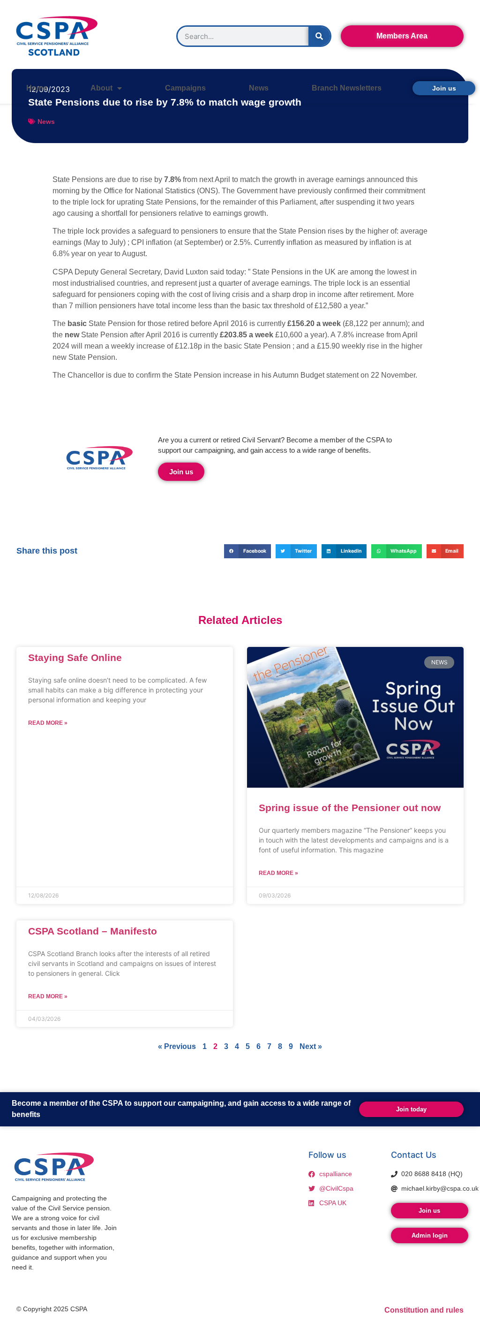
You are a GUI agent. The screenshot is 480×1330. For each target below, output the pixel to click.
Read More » (48, 723)
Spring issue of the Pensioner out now (350, 807)
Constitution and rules (424, 1310)
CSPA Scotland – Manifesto (92, 931)
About (101, 88)
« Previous (177, 1046)
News (259, 88)
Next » (311, 1046)
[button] (247, 551)
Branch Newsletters (347, 88)
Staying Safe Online (75, 657)
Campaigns (185, 88)
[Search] (319, 36)
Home (36, 88)
